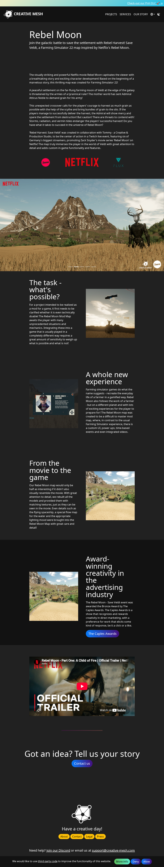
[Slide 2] (82, 267)
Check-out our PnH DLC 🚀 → (145, 3)
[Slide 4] (93, 267)
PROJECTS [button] (111, 14)
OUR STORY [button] (141, 14)
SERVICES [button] (125, 14)
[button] (152, 14)
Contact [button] (77, 836)
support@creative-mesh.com (113, 850)
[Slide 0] (70, 267)
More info (122, 861)
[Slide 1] (76, 267)
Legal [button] (89, 836)
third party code (47, 861)
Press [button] (100, 836)
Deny (136, 861)
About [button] (64, 836)
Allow (146, 861)
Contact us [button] (82, 763)
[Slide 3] (87, 267)
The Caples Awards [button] (102, 633)
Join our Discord (58, 850)
